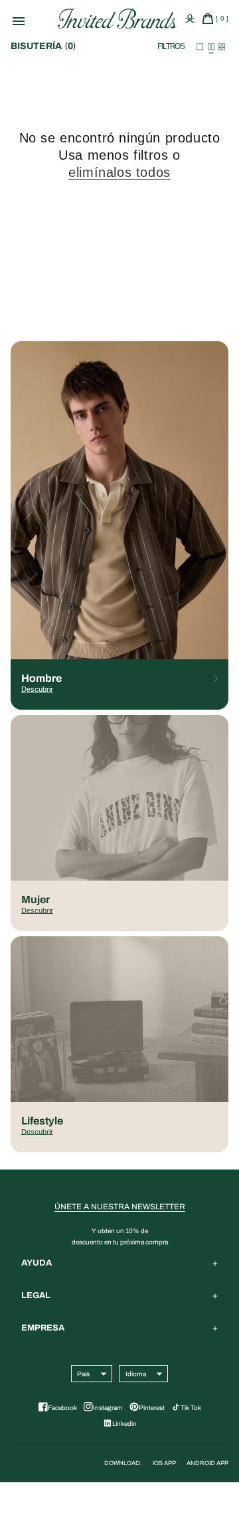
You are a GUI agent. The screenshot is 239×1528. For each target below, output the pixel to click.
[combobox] (83, 1374)
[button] (38, 20)
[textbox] (83, 1374)
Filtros (171, 46)
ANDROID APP (207, 1463)
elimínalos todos (119, 172)
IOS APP (164, 1463)
